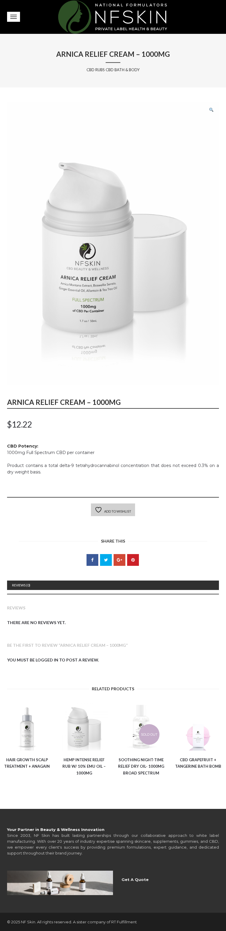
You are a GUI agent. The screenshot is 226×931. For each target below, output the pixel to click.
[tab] (113, 585)
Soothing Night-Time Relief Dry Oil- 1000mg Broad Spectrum (141, 766)
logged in (47, 659)
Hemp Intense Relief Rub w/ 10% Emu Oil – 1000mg (84, 766)
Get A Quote (135, 879)
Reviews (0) (21, 585)
